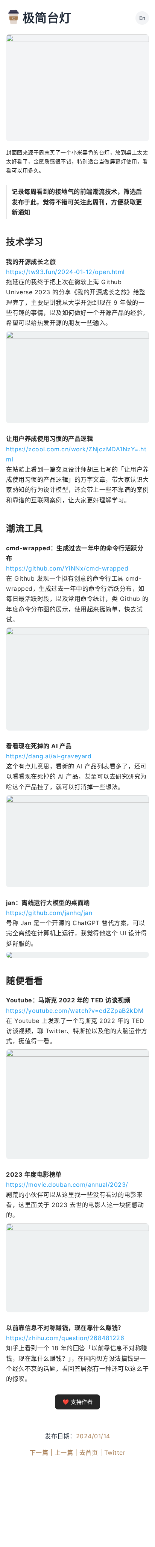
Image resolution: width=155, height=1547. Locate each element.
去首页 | (90, 1452)
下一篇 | (41, 1452)
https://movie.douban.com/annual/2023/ (67, 1184)
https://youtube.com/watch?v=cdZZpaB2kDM (75, 1010)
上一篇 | (66, 1452)
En (142, 18)
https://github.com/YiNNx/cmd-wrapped (67, 568)
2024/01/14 (93, 1436)
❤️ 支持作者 (77, 1402)
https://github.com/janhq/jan (49, 913)
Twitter (115, 1452)
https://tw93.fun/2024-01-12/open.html (65, 272)
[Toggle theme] (137, 1529)
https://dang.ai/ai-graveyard (48, 756)
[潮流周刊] (14, 16)
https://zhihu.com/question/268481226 (65, 1338)
